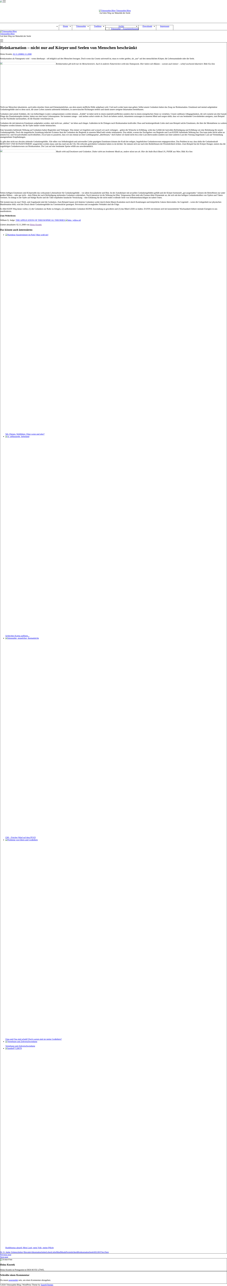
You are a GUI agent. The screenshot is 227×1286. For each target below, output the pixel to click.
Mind (58, 1252)
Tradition (97, 26)
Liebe (53, 1252)
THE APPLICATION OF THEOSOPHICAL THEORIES (40, 220)
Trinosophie (81, 26)
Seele (91, 1252)
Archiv (121, 26)
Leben (48, 1252)
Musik (63, 1252)
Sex (103, 1252)
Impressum (164, 26)
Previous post (5, 1255)
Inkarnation (36, 1252)
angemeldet (13, 1280)
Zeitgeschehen (17, 1252)
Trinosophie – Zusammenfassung (124, 29)
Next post (4, 1257)
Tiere (107, 1252)
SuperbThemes (47, 1285)
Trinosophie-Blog (123, 10)
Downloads (147, 26)
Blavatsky (28, 1252)
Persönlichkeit (72, 1252)
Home (65, 26)
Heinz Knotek (36, 225)
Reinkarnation (83, 1252)
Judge (43, 1252)
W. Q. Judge (5, 1252)
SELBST (97, 1252)
